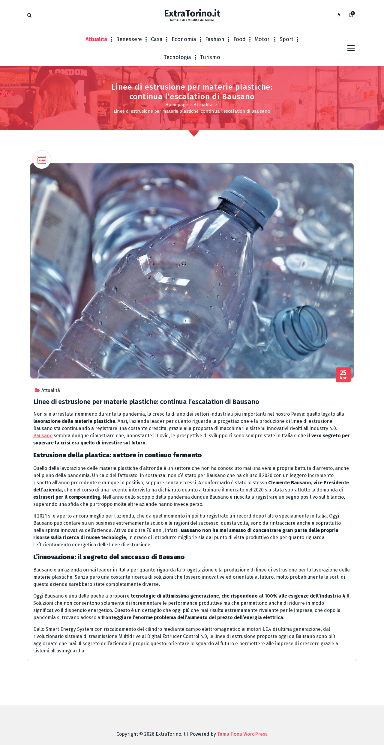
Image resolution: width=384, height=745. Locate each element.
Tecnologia (177, 57)
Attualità (96, 39)
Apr (343, 375)
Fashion (214, 39)
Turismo (210, 57)
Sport (286, 39)
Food (239, 39)
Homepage (176, 104)
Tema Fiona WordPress (242, 734)
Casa (157, 39)
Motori (263, 39)
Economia (184, 39)
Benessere (129, 39)
